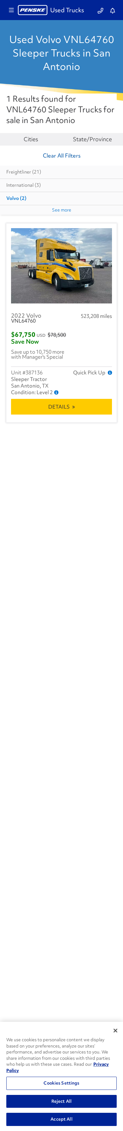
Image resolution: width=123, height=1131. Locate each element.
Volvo (16, 198)
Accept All (61, 1119)
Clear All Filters (61, 155)
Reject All (61, 1101)
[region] (61, 1076)
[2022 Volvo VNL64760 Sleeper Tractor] (61, 265)
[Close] (115, 1030)
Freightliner (23, 172)
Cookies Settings (61, 1083)
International (23, 185)
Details (59, 406)
